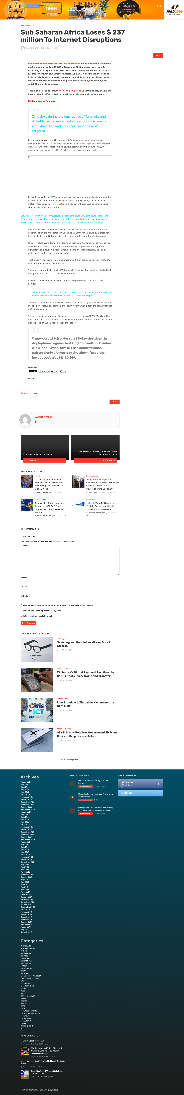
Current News (40, 500)
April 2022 (25, 869)
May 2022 (25, 867)
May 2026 (25, 789)
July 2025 (25, 814)
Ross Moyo (93, 492)
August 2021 (26, 879)
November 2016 (27, 932)
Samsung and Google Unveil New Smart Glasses (83, 644)
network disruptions (70, 91)
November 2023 (27, 862)
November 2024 (27, 834)
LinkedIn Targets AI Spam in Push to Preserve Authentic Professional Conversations (100, 506)
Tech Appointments (29, 1011)
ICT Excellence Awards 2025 (32, 976)
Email (24, 587)
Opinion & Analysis (28, 996)
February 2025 (27, 827)
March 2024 (25, 854)
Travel (23, 1023)
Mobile (23, 988)
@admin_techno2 (36, 48)
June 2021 (25, 884)
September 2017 (27, 924)
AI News (24, 951)
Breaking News (26, 953)
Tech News (25, 1016)
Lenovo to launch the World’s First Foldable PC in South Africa (43, 1062)
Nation (23, 993)
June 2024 (25, 847)
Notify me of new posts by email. (37, 616)
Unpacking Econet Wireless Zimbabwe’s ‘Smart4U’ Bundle (47, 1072)
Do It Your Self (26, 963)
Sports (23, 1003)
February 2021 (26, 894)
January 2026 (26, 799)
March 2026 (25, 794)
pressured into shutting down (86, 219)
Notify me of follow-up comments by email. (42, 611)
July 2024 (25, 844)
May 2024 (25, 849)
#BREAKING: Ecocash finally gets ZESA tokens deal (93, 782)
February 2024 (27, 857)
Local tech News (63, 669)
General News (62, 699)
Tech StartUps (27, 1021)
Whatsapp (62, 204)
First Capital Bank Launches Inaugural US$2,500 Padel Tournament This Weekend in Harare (49, 508)
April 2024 (25, 852)
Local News (25, 983)
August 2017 (26, 927)
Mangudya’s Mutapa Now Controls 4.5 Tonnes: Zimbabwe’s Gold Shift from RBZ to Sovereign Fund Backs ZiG (102, 484)
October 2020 (26, 904)
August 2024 (26, 842)
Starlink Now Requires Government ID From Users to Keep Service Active (87, 734)
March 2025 (25, 824)
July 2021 (25, 882)
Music (23, 991)
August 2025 (26, 812)
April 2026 (25, 792)
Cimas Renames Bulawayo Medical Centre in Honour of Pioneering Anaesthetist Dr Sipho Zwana (49, 484)
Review (24, 998)
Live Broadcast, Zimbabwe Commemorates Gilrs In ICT (86, 704)
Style (23, 1006)
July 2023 (25, 864)
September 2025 (28, 809)
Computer (90, 500)
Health (37, 476)
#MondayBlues (27, 946)
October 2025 (26, 807)
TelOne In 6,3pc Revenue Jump (33, 1041)
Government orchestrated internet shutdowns (54, 63)
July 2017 (25, 929)
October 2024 (26, 837)
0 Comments (100, 786)
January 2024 (26, 859)
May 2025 (25, 819)
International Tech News (30, 978)
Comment (25, 546)
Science (24, 1001)
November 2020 (27, 902)
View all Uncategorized (68, 760)
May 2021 (24, 887)
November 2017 (27, 919)
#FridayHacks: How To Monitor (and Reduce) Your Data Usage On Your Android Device (95, 809)
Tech (23, 1008)
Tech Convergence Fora (30, 1013)
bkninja (55, 1090)
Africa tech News (64, 729)
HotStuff (24, 973)
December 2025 (27, 802)
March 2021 (25, 892)
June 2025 (25, 817)
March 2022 (25, 872)
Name (24, 578)
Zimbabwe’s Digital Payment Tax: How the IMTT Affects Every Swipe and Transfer (85, 674)
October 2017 (26, 922)
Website (24, 596)
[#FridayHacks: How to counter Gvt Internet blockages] (70, 175)
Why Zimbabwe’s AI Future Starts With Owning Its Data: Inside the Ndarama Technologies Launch (46, 1051)
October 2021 (26, 877)
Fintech (24, 966)
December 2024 (27, 832)
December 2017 (27, 917)
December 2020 (27, 899)
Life (22, 981)
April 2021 (25, 889)
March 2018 (25, 909)
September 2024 (28, 839)
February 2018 (26, 912)
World (23, 1028)
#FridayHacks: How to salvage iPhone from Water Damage (95, 795)
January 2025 (26, 829)
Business (24, 956)
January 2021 (26, 897)
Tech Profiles (26, 1018)
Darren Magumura (97, 513)
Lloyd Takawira (44, 492)
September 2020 (28, 907)
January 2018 (26, 914)
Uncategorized (27, 26)
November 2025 (27, 804)
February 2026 (27, 797)
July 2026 (25, 784)
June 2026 (25, 787)
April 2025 (25, 822)
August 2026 (26, 782)
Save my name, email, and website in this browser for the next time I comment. (58, 605)
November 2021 (27, 874)
